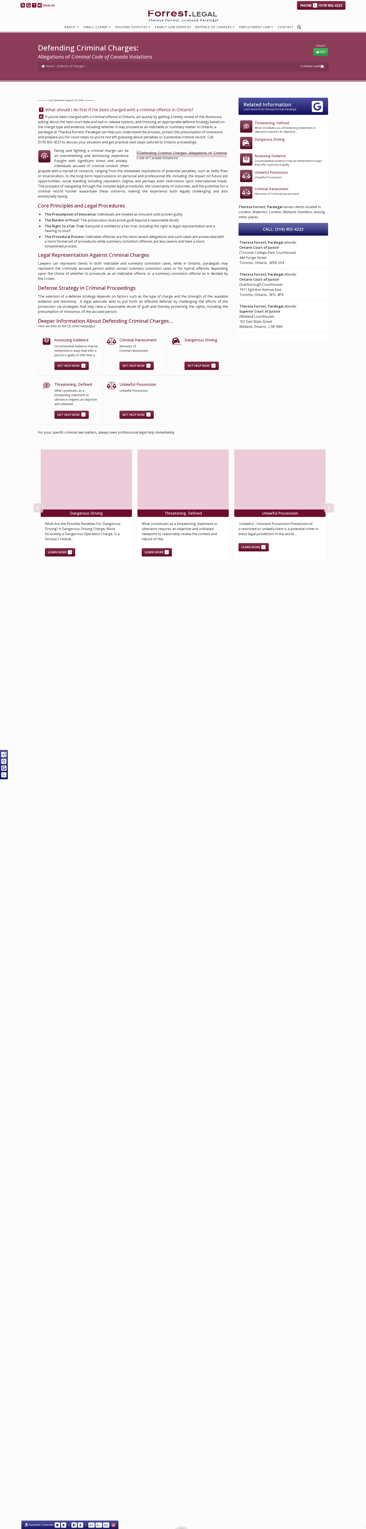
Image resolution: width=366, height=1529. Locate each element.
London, (245, 212)
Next (328, 507)
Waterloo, (260, 212)
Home (49, 66)
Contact (286, 27)
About (70, 27)
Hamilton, (305, 212)
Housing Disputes (131, 27)
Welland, (290, 212)
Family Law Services (173, 27)
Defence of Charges (213, 27)
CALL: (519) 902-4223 (283, 229)
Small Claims (95, 27)
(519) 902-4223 (49, 142)
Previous (37, 507)
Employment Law (254, 27)
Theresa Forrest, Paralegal (79, 132)
